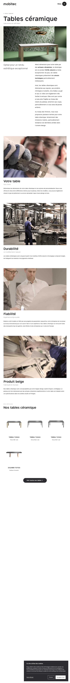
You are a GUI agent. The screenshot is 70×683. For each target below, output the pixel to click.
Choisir (51, 677)
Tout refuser (29, 677)
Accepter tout (60, 677)
